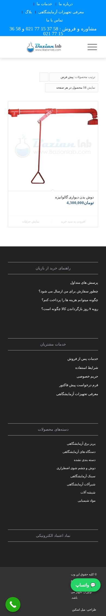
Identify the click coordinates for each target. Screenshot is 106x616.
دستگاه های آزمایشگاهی (79, 452)
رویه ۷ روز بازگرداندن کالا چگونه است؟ (69, 309)
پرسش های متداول (84, 282)
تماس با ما (54, 20)
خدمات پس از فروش (82, 359)
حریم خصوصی (87, 376)
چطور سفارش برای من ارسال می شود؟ (68, 291)
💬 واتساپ (86, 585)
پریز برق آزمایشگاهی (81, 444)
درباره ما (66, 4)
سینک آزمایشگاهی (82, 476)
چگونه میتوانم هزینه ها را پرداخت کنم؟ (70, 300)
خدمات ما (44, 4)
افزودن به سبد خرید (73, 221)
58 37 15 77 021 (42, 28)
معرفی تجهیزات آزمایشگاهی (61, 12)
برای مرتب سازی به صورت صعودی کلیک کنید (43, 78)
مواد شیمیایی (86, 500)
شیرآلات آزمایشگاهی (81, 484)
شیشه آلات (87, 492)
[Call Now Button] (12, 604)
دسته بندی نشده (84, 460)
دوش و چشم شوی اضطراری (76, 468)
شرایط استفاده (86, 368)
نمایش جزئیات (31, 221)
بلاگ (28, 12)
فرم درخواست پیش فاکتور (78, 385)
